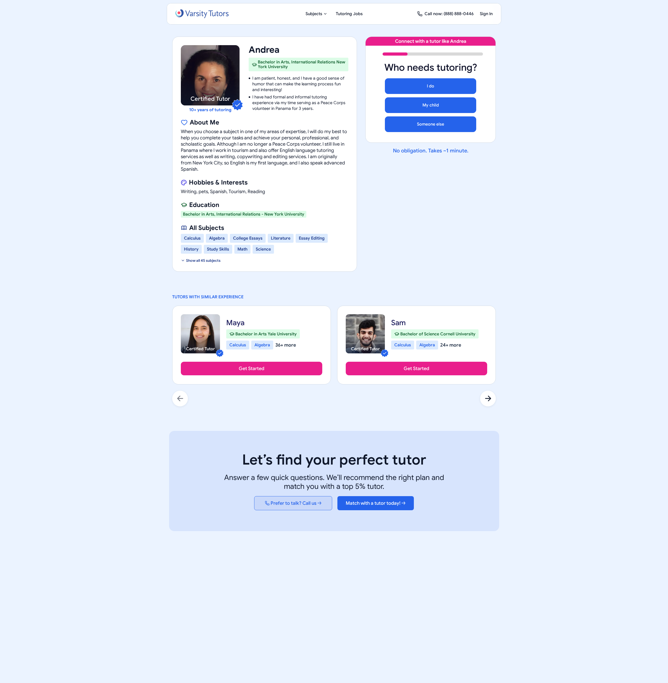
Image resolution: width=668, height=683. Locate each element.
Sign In (486, 13)
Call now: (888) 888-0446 (449, 13)
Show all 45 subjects (203, 260)
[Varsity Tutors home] (202, 13)
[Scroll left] (180, 398)
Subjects (314, 13)
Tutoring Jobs (349, 13)
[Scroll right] (488, 398)
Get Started (251, 368)
